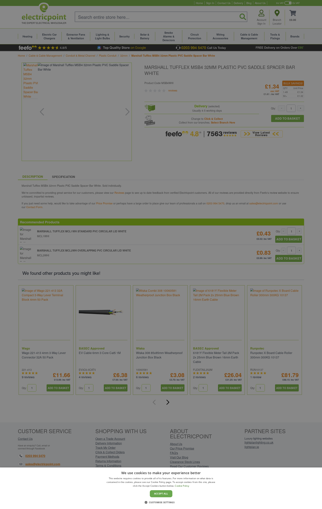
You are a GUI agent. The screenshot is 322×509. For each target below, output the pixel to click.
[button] (161, 502)
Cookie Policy (182, 485)
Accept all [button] (161, 493)
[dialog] (161, 488)
